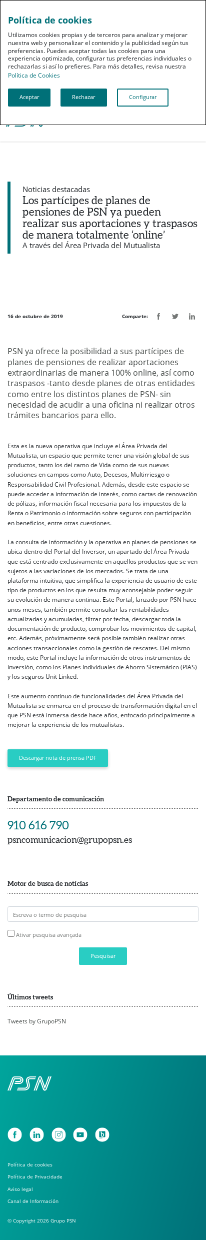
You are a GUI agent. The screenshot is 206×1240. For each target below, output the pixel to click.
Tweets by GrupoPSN (37, 1021)
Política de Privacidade (35, 1176)
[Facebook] (15, 1134)
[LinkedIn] (37, 1134)
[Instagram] (59, 1134)
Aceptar (29, 97)
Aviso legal (20, 1188)
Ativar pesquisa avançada (49, 934)
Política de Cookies (34, 75)
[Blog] (102, 1134)
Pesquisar (103, 955)
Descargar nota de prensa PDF (57, 757)
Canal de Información (33, 1200)
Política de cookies (30, 1164)
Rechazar (83, 97)
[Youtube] (80, 1134)
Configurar (142, 97)
